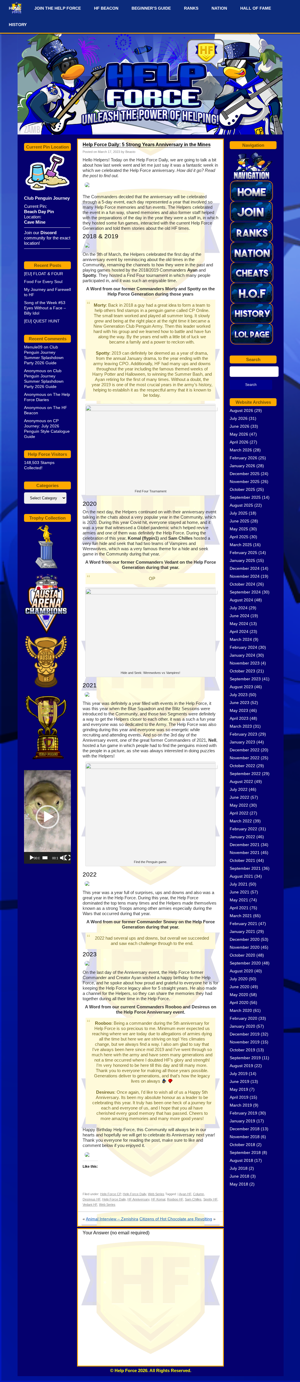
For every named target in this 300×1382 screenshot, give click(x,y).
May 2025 (239, 529)
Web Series (156, 1194)
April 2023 (239, 718)
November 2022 (245, 757)
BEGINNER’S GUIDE (151, 8)
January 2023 (242, 742)
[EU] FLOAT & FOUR (43, 273)
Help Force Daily (134, 1194)
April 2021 (239, 907)
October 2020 (242, 955)
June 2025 (239, 521)
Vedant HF (90, 1204)
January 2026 (242, 465)
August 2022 (241, 781)
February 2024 (243, 647)
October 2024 (242, 584)
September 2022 (245, 773)
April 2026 (239, 442)
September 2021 (245, 868)
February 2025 (243, 552)
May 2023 (239, 710)
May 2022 (239, 805)
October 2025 (242, 489)
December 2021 (245, 844)
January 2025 (242, 560)
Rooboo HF (175, 1199)
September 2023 (245, 679)
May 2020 (239, 994)
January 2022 (242, 836)
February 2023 (243, 734)
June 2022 (239, 797)
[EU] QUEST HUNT (42, 321)
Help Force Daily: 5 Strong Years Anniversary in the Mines (147, 144)
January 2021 (242, 931)
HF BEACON (106, 8)
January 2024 (242, 655)
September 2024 (245, 592)
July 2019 (239, 1073)
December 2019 (245, 1034)
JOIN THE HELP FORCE (57, 8)
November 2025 (245, 481)
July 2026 (239, 418)
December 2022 (245, 750)
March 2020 (241, 1010)
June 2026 (239, 426)
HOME (15, 8)
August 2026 (241, 410)
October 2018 (242, 1144)
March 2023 (241, 726)
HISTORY (18, 24)
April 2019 (239, 1097)
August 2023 (241, 686)
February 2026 (243, 458)
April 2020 (239, 1002)
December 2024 (245, 568)
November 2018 (245, 1136)
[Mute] (63, 858)
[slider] (44, 857)
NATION (219, 8)
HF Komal (158, 1199)
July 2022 (239, 789)
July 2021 (239, 884)
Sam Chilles (193, 1199)
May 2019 (239, 1089)
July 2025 (239, 513)
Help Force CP (110, 1194)
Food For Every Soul (43, 281)
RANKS (191, 8)
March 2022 (241, 821)
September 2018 (245, 1152)
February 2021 (243, 923)
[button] (47, 817)
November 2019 (245, 1042)
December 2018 (245, 1128)
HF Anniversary (138, 1199)
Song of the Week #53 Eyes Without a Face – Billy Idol (45, 307)
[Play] (32, 858)
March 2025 (241, 544)
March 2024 (241, 639)
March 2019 (241, 1105)
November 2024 (245, 576)
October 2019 (242, 1050)
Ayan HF (185, 1194)
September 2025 (245, 497)
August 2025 (241, 505)
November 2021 (245, 852)
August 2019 (241, 1065)
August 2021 (241, 876)
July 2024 (239, 607)
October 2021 (242, 860)
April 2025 (239, 536)
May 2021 (239, 900)
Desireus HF (91, 1199)
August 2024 (241, 600)
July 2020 (239, 978)
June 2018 (239, 1176)
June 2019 (239, 1081)
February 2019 (243, 1113)
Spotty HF (210, 1199)
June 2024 (239, 615)
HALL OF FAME (255, 8)
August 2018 (241, 1160)
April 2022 (239, 813)
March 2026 (241, 450)
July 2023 (239, 694)
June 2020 (239, 986)
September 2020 (245, 963)
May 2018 (239, 1184)
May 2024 (239, 623)
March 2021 (241, 915)
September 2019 (245, 1057)
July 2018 (239, 1168)
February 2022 (243, 829)
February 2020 (243, 1018)
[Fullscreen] (68, 858)
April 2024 (239, 631)
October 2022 (242, 765)
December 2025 (245, 473)
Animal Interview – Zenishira (112, 1219)
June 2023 (239, 702)
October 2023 (242, 671)
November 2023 (245, 663)
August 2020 (241, 971)
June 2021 (239, 892)
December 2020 (245, 939)
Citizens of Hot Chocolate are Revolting (175, 1219)
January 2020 (242, 1026)
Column (198, 1194)
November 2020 (245, 947)
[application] (47, 817)
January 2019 (242, 1121)
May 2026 (239, 434)
